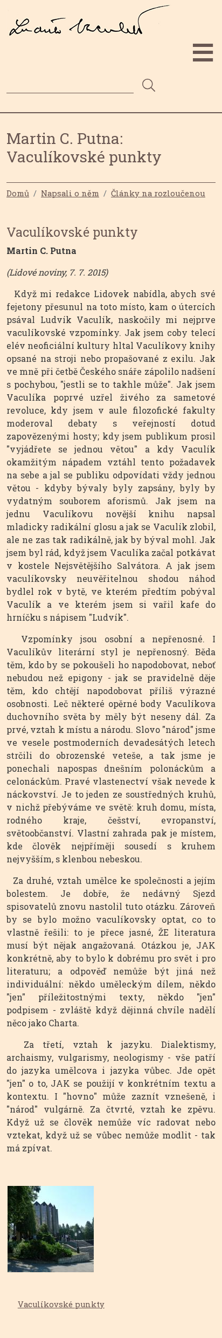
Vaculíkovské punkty (61, 1304)
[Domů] (93, 12)
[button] (51, 1232)
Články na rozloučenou (158, 193)
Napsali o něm (70, 193)
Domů (17, 193)
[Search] (148, 86)
